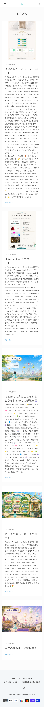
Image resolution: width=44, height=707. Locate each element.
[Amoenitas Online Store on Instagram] (24, 688)
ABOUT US (16, 678)
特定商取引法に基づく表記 (31, 682)
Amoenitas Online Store (27, 694)
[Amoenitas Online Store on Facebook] (20, 688)
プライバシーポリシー (11, 682)
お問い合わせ (27, 678)
